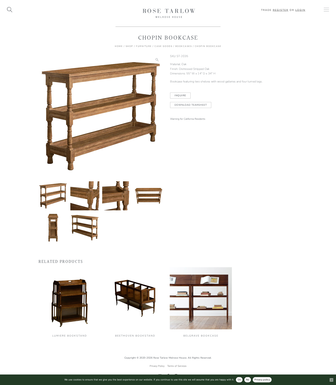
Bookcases (183, 46)
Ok (239, 379)
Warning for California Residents (187, 119)
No (247, 379)
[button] (157, 60)
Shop (129, 46)
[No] (331, 380)
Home (119, 46)
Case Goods (163, 46)
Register (280, 10)
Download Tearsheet (190, 105)
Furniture (144, 46)
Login (300, 10)
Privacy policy (262, 379)
